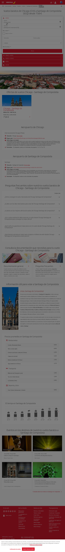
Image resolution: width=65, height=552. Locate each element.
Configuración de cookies (15, 549)
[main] (32, 545)
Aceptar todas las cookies (28, 549)
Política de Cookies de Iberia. (36, 545)
